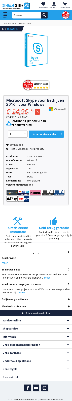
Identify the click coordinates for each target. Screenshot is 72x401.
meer (5, 262)
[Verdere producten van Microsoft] (57, 109)
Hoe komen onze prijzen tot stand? (22, 284)
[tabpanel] (18, 233)
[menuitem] (5, 15)
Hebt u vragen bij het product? (26, 148)
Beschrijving (9, 258)
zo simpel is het (11, 269)
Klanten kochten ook (14, 306)
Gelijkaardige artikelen (15, 299)
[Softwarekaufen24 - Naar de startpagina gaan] (18, 5)
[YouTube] (36, 388)
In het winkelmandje (44, 134)
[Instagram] (44, 388)
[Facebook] (27, 388)
